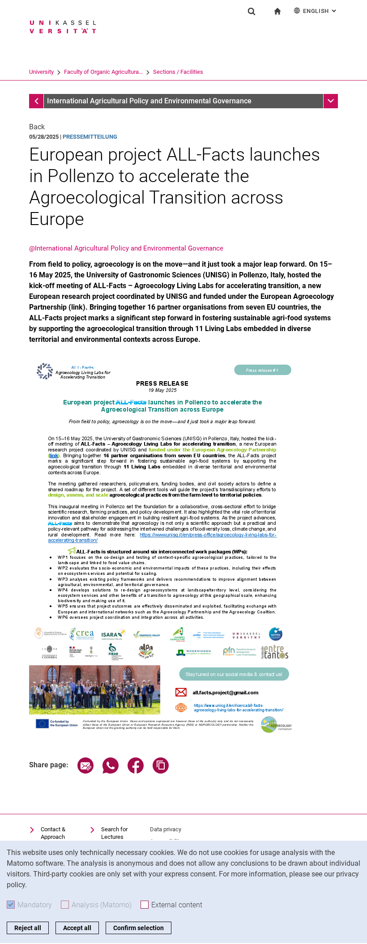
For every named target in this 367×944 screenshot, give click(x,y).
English (320, 11)
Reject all (27, 927)
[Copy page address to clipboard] (161, 771)
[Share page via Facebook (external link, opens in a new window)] (136, 771)
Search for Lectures (114, 833)
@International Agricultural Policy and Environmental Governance (126, 248)
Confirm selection (138, 927)
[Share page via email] (85, 771)
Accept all (77, 927)
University (41, 71)
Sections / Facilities (178, 71)
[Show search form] (251, 11)
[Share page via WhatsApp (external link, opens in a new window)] (110, 771)
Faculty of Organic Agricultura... (103, 71)
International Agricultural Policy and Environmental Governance (149, 101)
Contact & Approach (53, 833)
